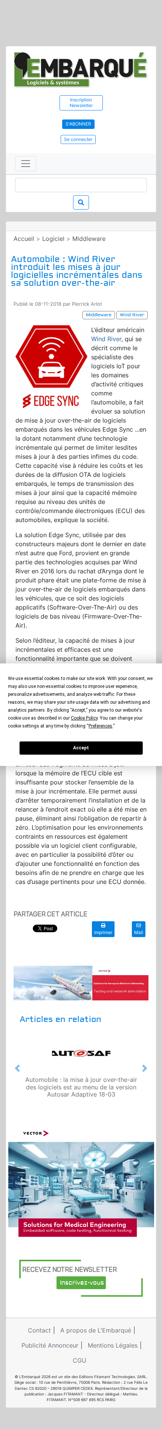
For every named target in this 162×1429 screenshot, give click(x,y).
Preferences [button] (100, 726)
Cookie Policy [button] (84, 718)
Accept (81, 747)
